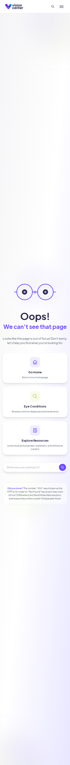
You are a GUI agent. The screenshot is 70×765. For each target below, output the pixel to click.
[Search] (53, 6)
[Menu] (61, 6)
